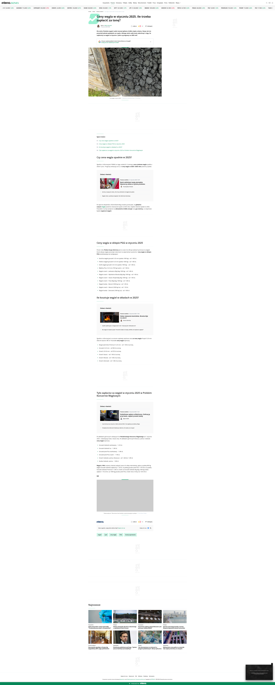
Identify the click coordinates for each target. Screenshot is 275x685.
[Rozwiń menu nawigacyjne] (272, 3)
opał (106, 535)
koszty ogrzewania (130, 535)
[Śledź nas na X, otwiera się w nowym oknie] (150, 528)
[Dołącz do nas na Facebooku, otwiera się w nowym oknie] (148, 528)
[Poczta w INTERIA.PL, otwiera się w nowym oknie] (269, 3)
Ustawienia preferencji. (140, 679)
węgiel (99, 535)
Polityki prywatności (131, 679)
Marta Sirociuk (108, 25)
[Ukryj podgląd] (272, 664)
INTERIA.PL (153, 679)
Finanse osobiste (99, 11)
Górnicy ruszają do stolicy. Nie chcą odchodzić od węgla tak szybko (118, 192)
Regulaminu (122, 679)
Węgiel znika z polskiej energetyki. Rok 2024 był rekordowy (116, 196)
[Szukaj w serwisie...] (266, 3)
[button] (130, 3)
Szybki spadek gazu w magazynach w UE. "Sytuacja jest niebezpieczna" (119, 325)
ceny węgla (113, 535)
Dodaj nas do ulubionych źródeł (116, 42)
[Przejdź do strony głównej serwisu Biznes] (15, 3)
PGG (121, 535)
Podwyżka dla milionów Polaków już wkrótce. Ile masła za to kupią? (118, 428)
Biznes (94, 11)
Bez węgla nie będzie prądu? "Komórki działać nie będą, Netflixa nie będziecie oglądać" (123, 329)
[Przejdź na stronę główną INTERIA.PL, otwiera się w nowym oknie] (6, 3)
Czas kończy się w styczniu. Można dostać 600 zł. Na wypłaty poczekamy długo (121, 424)
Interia (89, 11)
